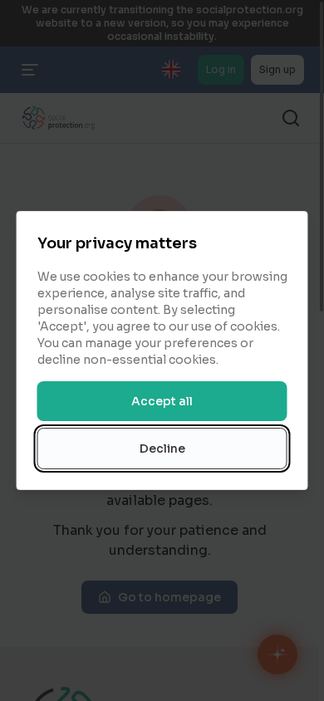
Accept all (162, 401)
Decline (162, 448)
